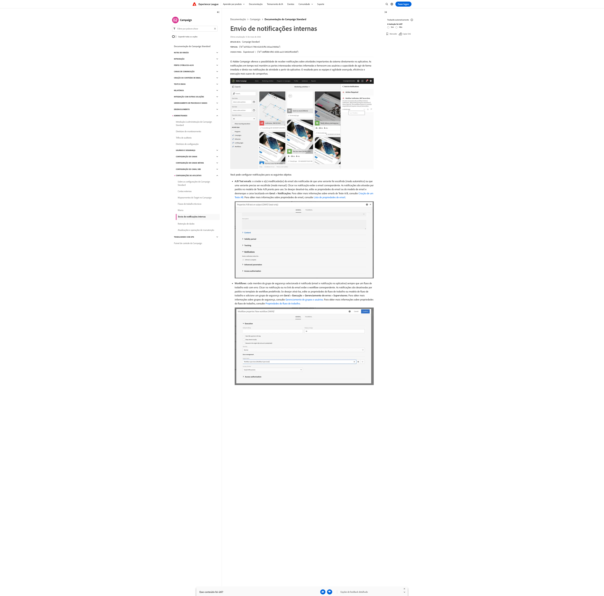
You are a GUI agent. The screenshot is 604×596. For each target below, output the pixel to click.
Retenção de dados (186, 223)
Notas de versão (181, 53)
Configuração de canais (186, 156)
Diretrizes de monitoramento (188, 131)
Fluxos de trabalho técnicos (189, 203)
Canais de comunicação (184, 71)
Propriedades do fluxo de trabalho (283, 303)
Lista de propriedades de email (329, 197)
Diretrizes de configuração (187, 144)
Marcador (393, 34)
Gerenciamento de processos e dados (190, 103)
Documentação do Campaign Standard (285, 19)
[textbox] (195, 29)
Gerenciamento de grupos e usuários (304, 299)
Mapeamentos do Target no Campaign (195, 197)
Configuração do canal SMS (188, 169)
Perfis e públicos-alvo (184, 65)
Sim (392, 27)
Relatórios (179, 90)
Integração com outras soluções (189, 97)
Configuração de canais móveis (190, 163)
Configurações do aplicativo (188, 175)
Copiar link (407, 34)
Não (400, 27)
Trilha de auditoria (184, 137)
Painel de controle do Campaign (188, 243)
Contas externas (185, 191)
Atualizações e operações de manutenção (196, 230)
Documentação (238, 19)
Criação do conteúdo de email (187, 78)
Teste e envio (180, 84)
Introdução (179, 59)
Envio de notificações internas (192, 216)
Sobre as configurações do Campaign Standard (194, 183)
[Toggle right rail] (385, 12)
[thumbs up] (322, 591)
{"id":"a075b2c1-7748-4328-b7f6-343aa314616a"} (259, 46)
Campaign (255, 19)
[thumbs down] (329, 591)
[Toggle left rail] (218, 12)
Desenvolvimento (182, 109)
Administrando (180, 116)
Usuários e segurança (185, 150)
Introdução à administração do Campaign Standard (194, 123)
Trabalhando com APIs (184, 237)
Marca (180, 210)
